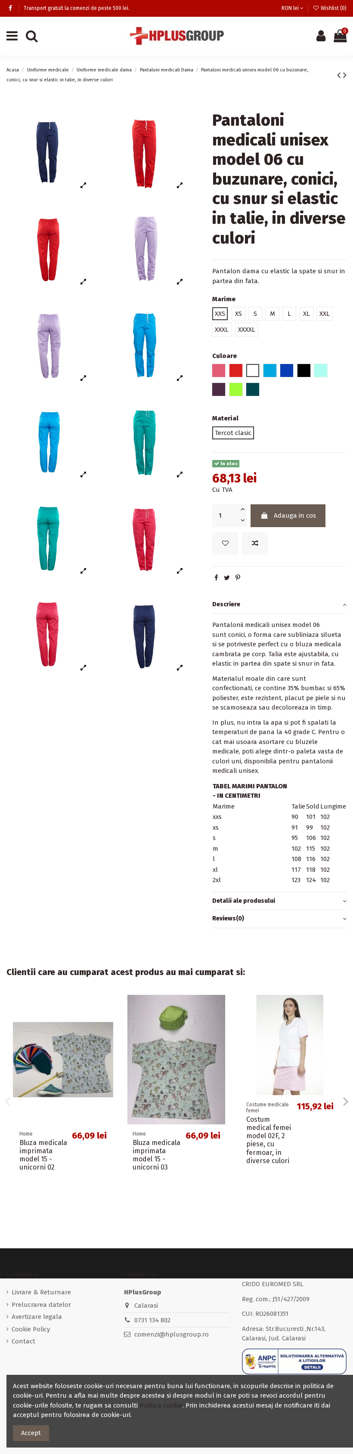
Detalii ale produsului (243, 901)
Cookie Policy (31, 1329)
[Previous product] (340, 75)
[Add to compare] (255, 543)
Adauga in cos (295, 515)
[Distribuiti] (216, 578)
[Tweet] (227, 578)
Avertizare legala (37, 1317)
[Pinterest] (237, 578)
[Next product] (345, 75)
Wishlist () (333, 8)
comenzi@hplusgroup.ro (171, 1334)
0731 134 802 (152, 1320)
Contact (23, 1341)
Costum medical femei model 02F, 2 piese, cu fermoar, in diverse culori (268, 1140)
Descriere (226, 604)
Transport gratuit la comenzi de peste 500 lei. (77, 8)
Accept (31, 1433)
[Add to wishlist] (225, 543)
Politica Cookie (161, 1405)
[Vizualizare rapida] (106, 1039)
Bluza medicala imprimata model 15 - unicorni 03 (156, 1155)
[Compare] (106, 1023)
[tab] (279, 605)
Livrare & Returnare (41, 1292)
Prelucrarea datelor (41, 1305)
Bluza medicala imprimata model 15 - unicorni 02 (43, 1155)
